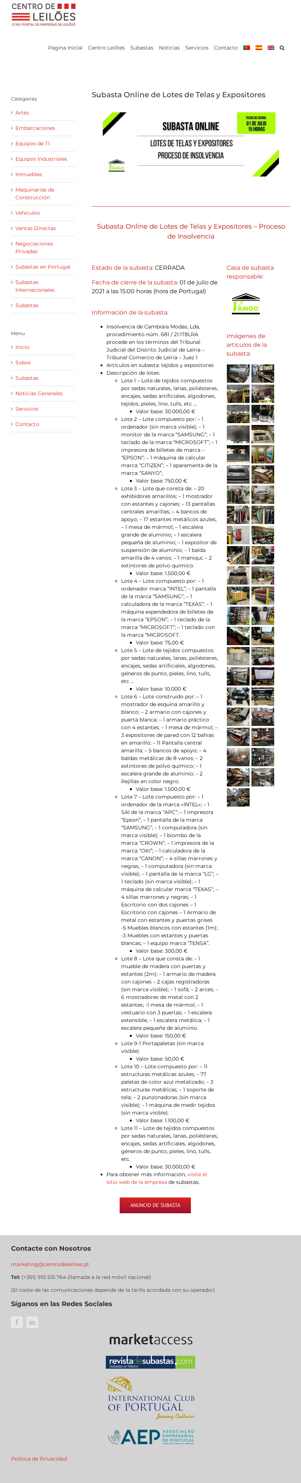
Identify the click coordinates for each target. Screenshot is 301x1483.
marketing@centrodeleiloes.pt (50, 1264)
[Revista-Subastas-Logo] (150, 1355)
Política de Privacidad (39, 1458)
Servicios (27, 409)
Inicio (22, 347)
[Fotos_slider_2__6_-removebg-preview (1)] (151, 1330)
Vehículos (27, 213)
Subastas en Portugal (42, 266)
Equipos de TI (32, 143)
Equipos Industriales (41, 159)
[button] (282, 48)
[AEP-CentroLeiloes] (150, 1425)
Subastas (27, 305)
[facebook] (17, 1322)
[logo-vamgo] (245, 289)
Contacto (27, 424)
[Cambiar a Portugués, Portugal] (246, 48)
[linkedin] (32, 1322)
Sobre (22, 362)
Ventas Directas (35, 228)
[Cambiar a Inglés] (271, 48)
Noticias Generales (39, 393)
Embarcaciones (35, 128)
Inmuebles (28, 174)
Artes (22, 112)
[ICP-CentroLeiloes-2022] (150, 1377)
